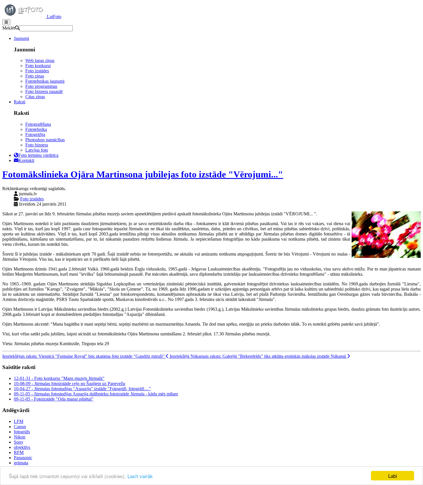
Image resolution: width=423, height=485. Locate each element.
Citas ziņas (35, 96)
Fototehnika (36, 129)
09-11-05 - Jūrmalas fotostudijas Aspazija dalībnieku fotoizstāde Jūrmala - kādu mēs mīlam (96, 393)
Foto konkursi (38, 65)
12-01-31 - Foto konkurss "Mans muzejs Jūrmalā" (59, 378)
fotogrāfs (22, 431)
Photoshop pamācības (45, 139)
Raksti (19, 101)
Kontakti (26, 160)
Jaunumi (21, 38)
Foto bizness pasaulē (44, 91)
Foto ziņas (34, 76)
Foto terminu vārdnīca (38, 155)
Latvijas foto (36, 150)
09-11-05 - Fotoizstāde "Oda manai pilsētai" (54, 399)
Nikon (19, 436)
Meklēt (8, 28)
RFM (19, 452)
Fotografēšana (38, 124)
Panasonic (23, 457)
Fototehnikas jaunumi (44, 81)
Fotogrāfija (35, 134)
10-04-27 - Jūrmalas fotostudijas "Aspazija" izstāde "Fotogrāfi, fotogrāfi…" (82, 388)
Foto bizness (36, 144)
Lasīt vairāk (140, 476)
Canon (20, 426)
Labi (392, 475)
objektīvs (22, 447)
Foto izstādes (37, 70)
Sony (18, 442)
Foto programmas (41, 86)
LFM (18, 421)
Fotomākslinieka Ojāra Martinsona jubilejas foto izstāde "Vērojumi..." (142, 174)
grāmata (21, 462)
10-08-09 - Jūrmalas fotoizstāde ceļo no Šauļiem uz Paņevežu (69, 383)
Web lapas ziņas (39, 60)
